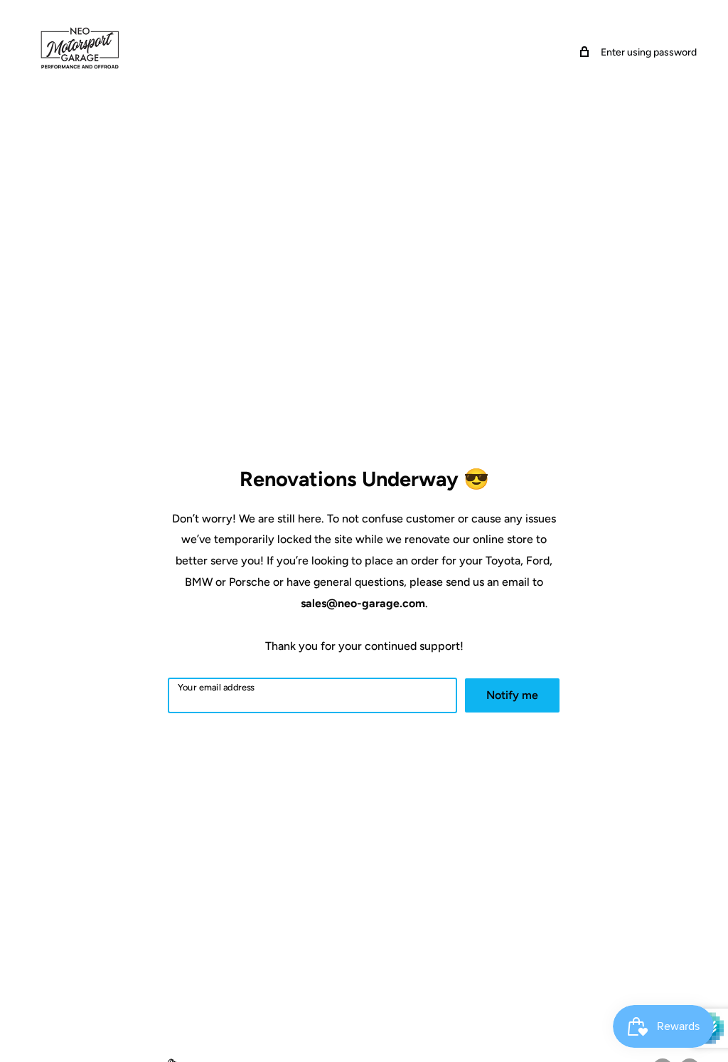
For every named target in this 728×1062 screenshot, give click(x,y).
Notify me (512, 695)
